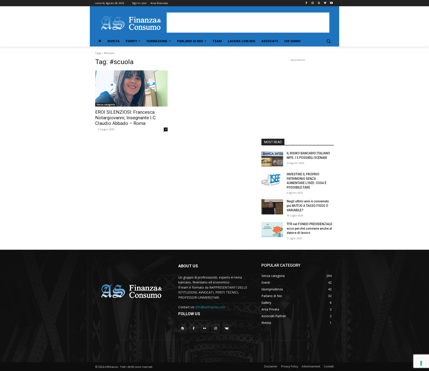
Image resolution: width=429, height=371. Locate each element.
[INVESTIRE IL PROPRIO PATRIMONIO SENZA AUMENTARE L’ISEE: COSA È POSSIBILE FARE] (272, 179)
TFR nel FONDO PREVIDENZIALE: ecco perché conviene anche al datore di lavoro (310, 228)
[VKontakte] (226, 328)
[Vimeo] (325, 3)
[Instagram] (312, 3)
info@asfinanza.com (210, 307)
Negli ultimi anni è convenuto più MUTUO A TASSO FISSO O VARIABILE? (308, 205)
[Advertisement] (248, 23)
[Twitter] (319, 3)
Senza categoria (106, 104)
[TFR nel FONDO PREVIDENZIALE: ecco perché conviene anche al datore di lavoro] (272, 229)
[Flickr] (204, 328)
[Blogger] (182, 328)
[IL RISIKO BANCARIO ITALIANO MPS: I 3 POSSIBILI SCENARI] (272, 158)
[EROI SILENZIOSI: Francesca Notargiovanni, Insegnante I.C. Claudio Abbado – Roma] (131, 88)
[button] (328, 41)
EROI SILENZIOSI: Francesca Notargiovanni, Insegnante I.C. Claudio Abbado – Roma (126, 117)
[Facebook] (306, 3)
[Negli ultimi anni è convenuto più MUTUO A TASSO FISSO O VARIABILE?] (272, 206)
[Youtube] (331, 3)
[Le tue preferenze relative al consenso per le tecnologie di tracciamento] (421, 363)
